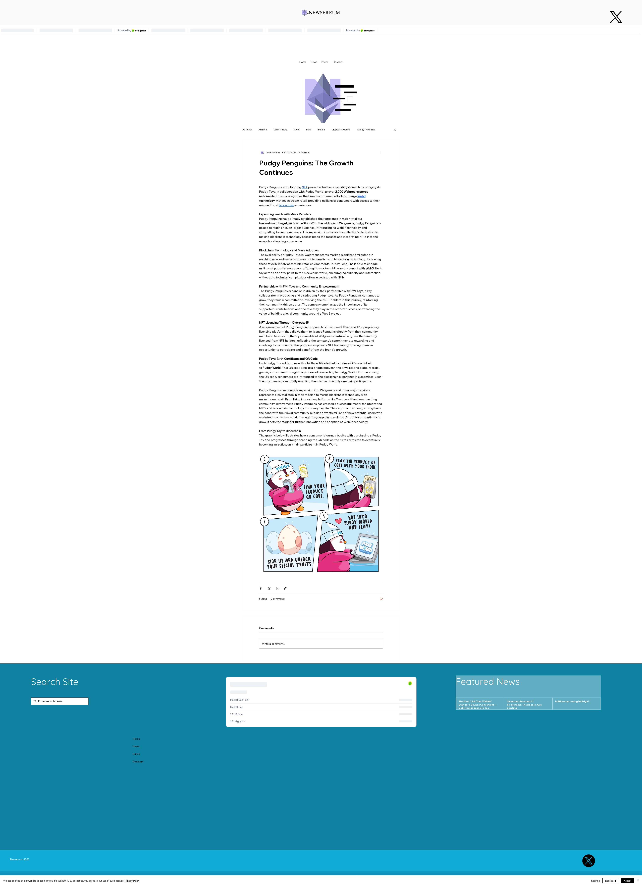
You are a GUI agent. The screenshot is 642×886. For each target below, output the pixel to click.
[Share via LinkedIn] (277, 588)
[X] (616, 17)
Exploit (321, 129)
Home (136, 738)
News (136, 746)
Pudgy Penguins (366, 129)
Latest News (280, 129)
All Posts (247, 129)
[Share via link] (285, 588)
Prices (136, 754)
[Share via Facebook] (260, 588)
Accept (627, 880)
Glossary (138, 761)
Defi (308, 129)
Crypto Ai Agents (341, 129)
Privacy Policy (132, 880)
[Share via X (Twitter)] (269, 588)
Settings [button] (595, 880)
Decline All (610, 880)
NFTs (296, 129)
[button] (395, 129)
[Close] (638, 880)
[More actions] (381, 153)
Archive (262, 129)
